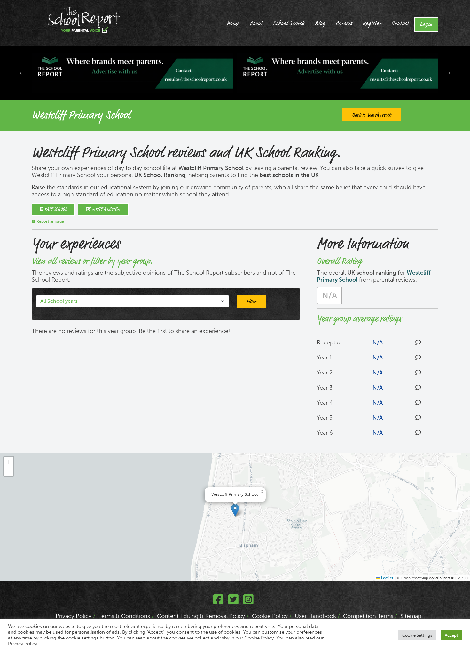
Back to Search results (372, 114)
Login (426, 24)
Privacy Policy (73, 616)
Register (372, 24)
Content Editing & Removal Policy (201, 616)
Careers (344, 24)
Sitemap (410, 616)
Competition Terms (368, 616)
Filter (251, 301)
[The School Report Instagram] (248, 601)
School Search (289, 24)
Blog (320, 24)
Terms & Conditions (124, 616)
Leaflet (387, 578)
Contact (400, 24)
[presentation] (21, 73)
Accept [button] (451, 635)
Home (233, 24)
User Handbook (315, 616)
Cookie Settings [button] (417, 635)
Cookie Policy (270, 616)
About (256, 24)
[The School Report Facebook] (218, 601)
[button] (235, 510)
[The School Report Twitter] (233, 601)
